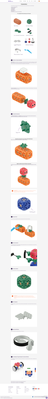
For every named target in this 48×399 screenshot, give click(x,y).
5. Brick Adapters (12, 9)
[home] (10, 1)
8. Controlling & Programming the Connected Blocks (16, 11)
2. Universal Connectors (13, 7)
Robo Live (24, 381)
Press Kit (17, 393)
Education (9, 389)
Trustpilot (34, 390)
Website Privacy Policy (27, 389)
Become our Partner (18, 388)
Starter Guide (9, 388)
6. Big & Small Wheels (13, 10)
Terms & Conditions (27, 388)
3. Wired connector (13, 8)
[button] (21, 1)
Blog (16, 389)
